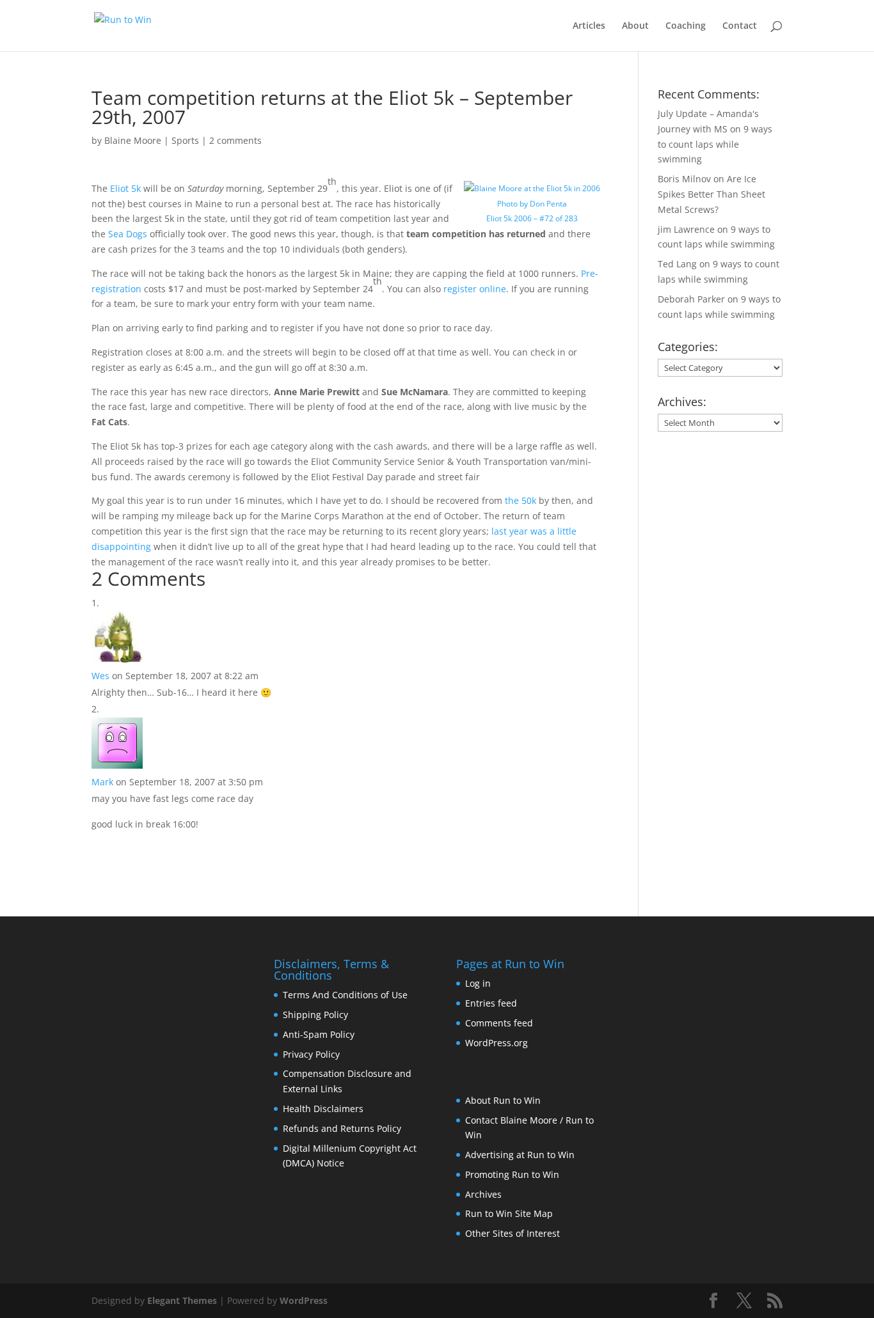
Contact (739, 26)
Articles (589, 26)
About (635, 26)
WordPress (304, 1300)
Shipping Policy (315, 1014)
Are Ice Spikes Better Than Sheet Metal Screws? (711, 194)
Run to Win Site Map (509, 1213)
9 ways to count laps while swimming (715, 144)
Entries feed (491, 1003)
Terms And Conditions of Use (345, 995)
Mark (102, 782)
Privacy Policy (311, 1054)
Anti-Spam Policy (318, 1034)
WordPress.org (496, 1043)
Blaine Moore (132, 140)
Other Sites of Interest (512, 1233)
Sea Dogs (127, 234)
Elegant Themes (182, 1300)
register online (474, 289)
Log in (478, 983)
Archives (483, 1194)
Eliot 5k (125, 188)
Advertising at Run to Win (520, 1155)
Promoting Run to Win (512, 1174)
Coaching (685, 26)
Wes (100, 676)
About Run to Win (503, 1100)
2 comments (235, 140)
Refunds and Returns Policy (342, 1128)
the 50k (520, 500)
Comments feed (499, 1023)
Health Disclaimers (323, 1108)
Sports (185, 140)
